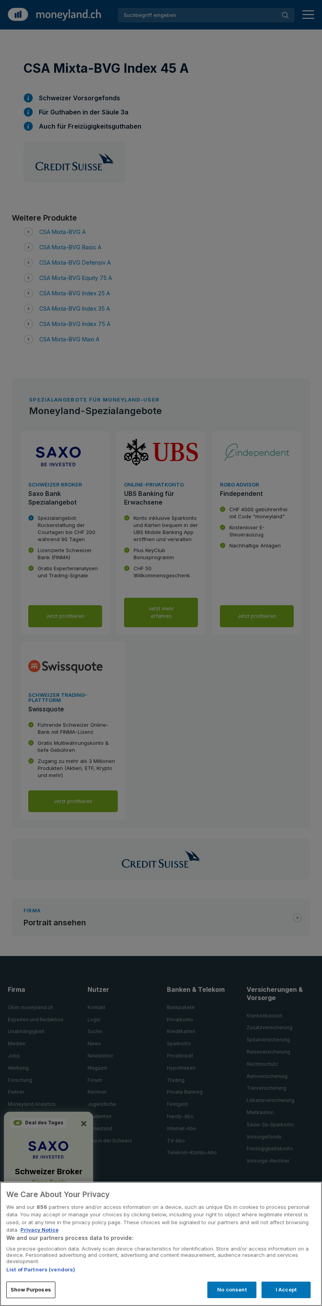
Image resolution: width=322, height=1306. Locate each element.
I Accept (286, 1289)
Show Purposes (31, 1289)
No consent (231, 1289)
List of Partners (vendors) (40, 1269)
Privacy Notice (39, 1230)
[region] (161, 1244)
